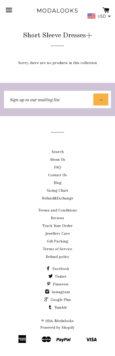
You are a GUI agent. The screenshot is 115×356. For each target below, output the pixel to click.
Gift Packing (57, 241)
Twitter (60, 276)
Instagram (60, 292)
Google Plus (60, 299)
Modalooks (57, 10)
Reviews (57, 218)
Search (58, 151)
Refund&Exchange (57, 198)
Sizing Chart (57, 190)
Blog (58, 182)
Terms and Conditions (57, 210)
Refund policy (57, 256)
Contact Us (57, 175)
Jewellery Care (57, 233)
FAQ (57, 167)
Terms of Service (57, 249)
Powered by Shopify (57, 327)
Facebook (60, 268)
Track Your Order (57, 225)
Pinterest (60, 284)
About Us (57, 159)
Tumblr (60, 307)
